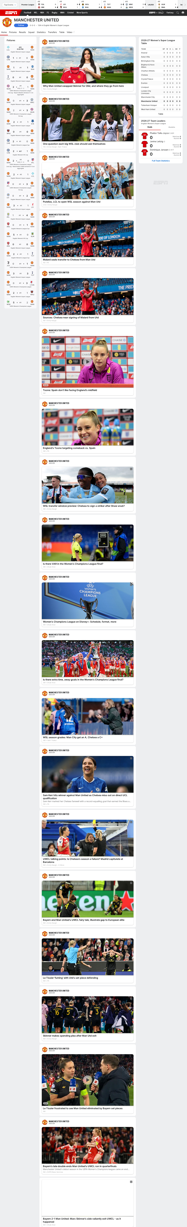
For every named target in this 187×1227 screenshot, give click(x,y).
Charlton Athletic (148, 71)
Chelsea (144, 75)
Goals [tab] (149, 127)
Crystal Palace (147, 79)
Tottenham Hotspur (149, 105)
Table (160, 114)
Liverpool (145, 87)
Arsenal (144, 53)
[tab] (150, 127)
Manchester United (149, 101)
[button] (177, 13)
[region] (161, 79)
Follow (21, 25)
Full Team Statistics (161, 161)
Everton (144, 83)
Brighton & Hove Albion (147, 66)
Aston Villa (145, 57)
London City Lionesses (146, 92)
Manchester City (148, 97)
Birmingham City (148, 61)
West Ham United (148, 109)
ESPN (11, 12)
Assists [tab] (171, 127)
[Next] (185, 4)
